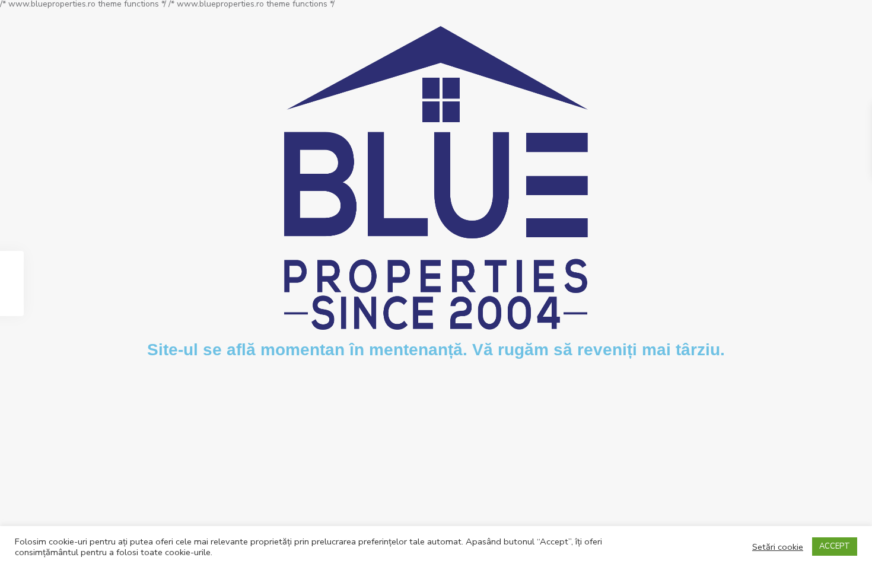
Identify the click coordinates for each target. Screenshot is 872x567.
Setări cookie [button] (777, 546)
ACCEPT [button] (834, 546)
